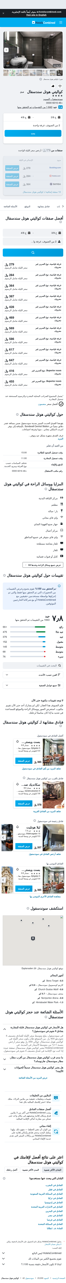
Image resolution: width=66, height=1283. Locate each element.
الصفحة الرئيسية (58, 1278)
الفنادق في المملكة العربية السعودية (46, 1193)
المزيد (60, 438)
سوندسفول (29, 1278)
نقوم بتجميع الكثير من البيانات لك (44, 1258)
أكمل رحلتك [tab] (11, 1169)
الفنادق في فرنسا (55, 1219)
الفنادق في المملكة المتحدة (50, 1223)
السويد (46, 1278)
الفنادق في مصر (55, 1215)
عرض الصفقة (24, 760)
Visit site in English (36, 14)
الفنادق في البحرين (54, 1210)
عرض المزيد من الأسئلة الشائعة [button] (33, 1077)
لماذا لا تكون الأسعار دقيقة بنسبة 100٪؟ (41, 1264)
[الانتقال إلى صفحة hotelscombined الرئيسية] (44, 22)
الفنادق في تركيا (55, 1198)
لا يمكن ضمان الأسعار (53, 1244)
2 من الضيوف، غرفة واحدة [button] (46, 125)
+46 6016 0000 (54, 102)
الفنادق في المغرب (54, 1185)
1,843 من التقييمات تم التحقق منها (34, 107)
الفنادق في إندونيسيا (54, 1202)
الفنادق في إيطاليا (55, 1228)
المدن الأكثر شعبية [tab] (30, 1169)
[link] (41, 768)
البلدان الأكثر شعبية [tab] (52, 1169)
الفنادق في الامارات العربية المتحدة (47, 1206)
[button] (3, 13)
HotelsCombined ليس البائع (46, 1253)
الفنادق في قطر (55, 1189)
